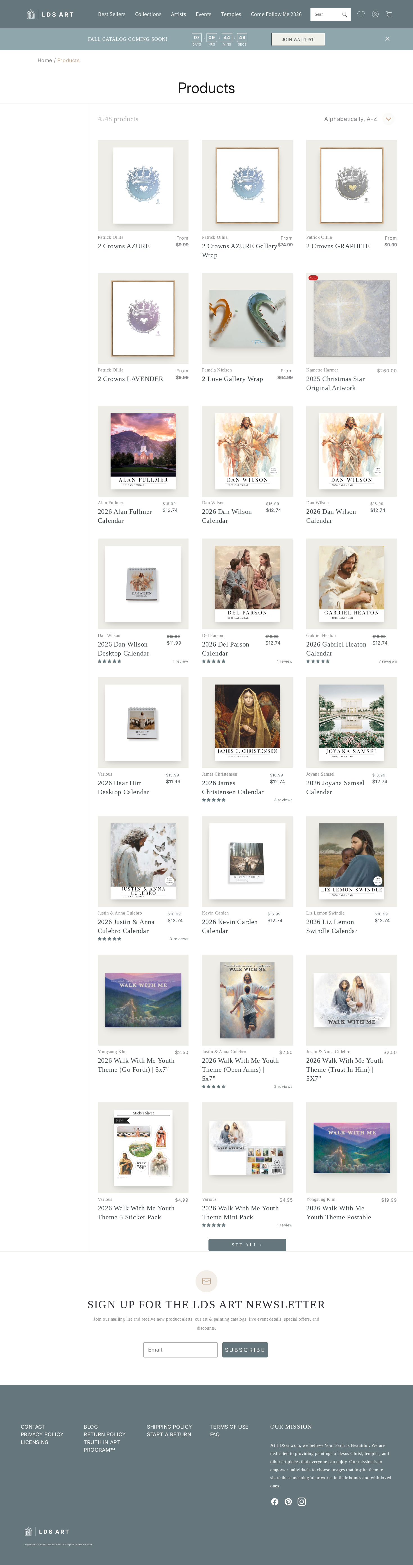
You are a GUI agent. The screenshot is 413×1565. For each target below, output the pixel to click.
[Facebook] (274, 1504)
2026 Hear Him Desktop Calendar (123, 787)
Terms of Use (229, 1427)
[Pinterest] (288, 1504)
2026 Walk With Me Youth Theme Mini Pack (240, 1212)
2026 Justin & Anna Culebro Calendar (126, 926)
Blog (91, 1427)
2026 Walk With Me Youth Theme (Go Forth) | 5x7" (136, 1065)
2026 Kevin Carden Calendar (230, 926)
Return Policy (105, 1434)
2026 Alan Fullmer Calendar (125, 516)
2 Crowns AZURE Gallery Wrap (240, 250)
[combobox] (330, 14)
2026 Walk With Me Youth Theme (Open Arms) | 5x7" (240, 1069)
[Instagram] (301, 1504)
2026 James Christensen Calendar (233, 787)
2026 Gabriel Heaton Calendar (336, 649)
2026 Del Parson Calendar (225, 649)
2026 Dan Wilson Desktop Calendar (123, 649)
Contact (33, 1427)
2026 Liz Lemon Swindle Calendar (332, 926)
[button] (148, 14)
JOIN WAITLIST (298, 39)
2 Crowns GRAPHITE (338, 246)
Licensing (35, 1442)
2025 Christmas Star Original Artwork (335, 383)
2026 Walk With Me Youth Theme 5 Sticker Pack (136, 1212)
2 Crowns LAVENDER (131, 378)
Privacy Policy (42, 1434)
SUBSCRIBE (245, 1350)
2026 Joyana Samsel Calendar (335, 787)
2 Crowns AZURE (124, 246)
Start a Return (169, 1434)
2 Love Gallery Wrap (232, 378)
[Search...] (344, 14)
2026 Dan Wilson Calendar (227, 516)
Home (45, 60)
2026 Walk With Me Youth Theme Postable (338, 1212)
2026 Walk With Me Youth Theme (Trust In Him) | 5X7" (344, 1069)
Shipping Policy (169, 1427)
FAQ (215, 1434)
